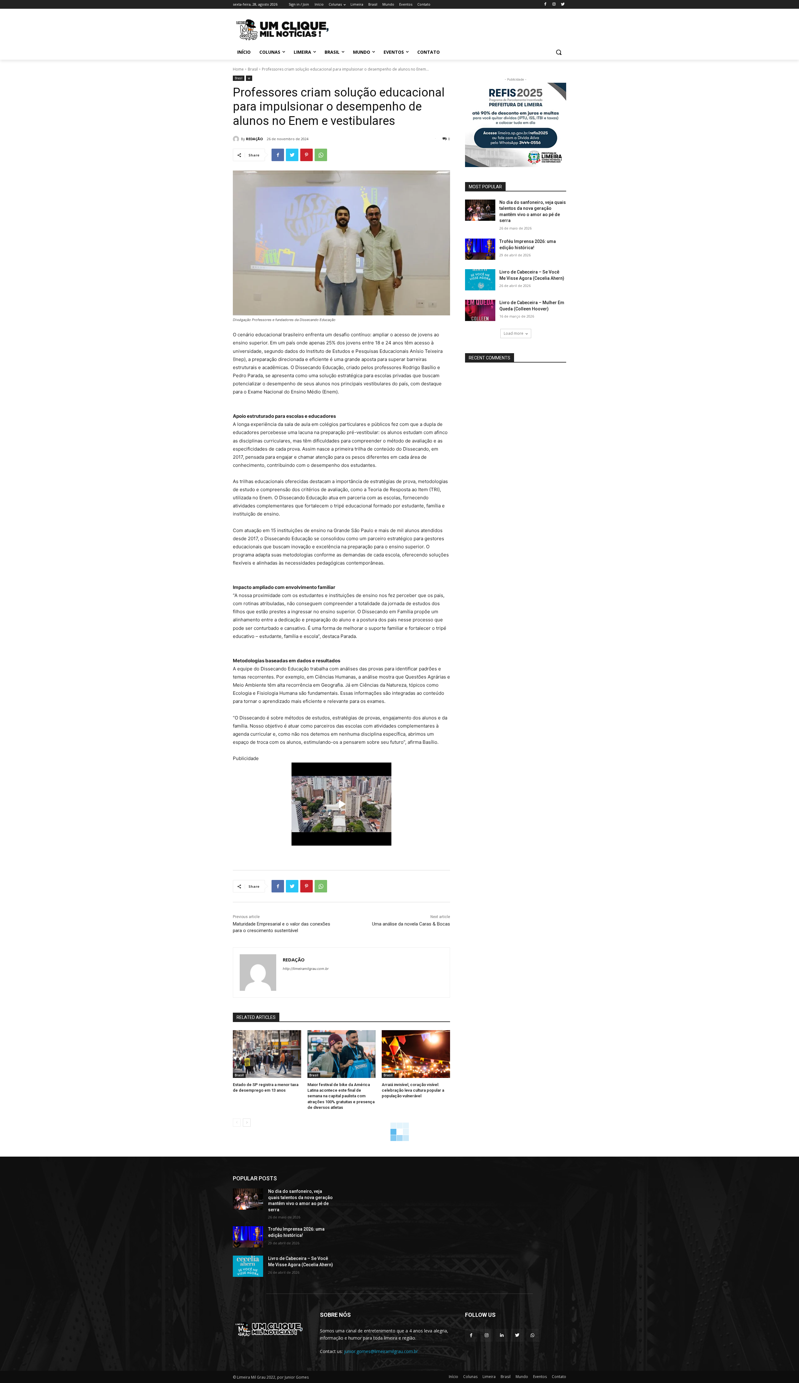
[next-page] (247, 1123)
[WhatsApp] (321, 155)
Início (453, 1376)
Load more (513, 333)
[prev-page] (237, 1123)
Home (238, 69)
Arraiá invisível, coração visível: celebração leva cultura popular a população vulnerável (413, 1090)
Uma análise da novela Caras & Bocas (411, 924)
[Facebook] (545, 4)
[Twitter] (562, 4)
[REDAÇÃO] (237, 139)
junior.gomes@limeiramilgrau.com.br (381, 1351)
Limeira (489, 1376)
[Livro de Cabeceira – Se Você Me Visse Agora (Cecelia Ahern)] (480, 279)
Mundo (522, 1376)
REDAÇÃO (254, 138)
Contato (559, 1376)
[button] (558, 52)
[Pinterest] (306, 155)
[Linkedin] (502, 1335)
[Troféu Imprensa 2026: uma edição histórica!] (480, 249)
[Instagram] (553, 4)
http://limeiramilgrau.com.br (306, 968)
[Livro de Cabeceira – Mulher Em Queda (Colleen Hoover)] (480, 310)
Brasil (253, 69)
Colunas (470, 1376)
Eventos (540, 1376)
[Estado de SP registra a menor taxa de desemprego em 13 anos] (267, 1054)
